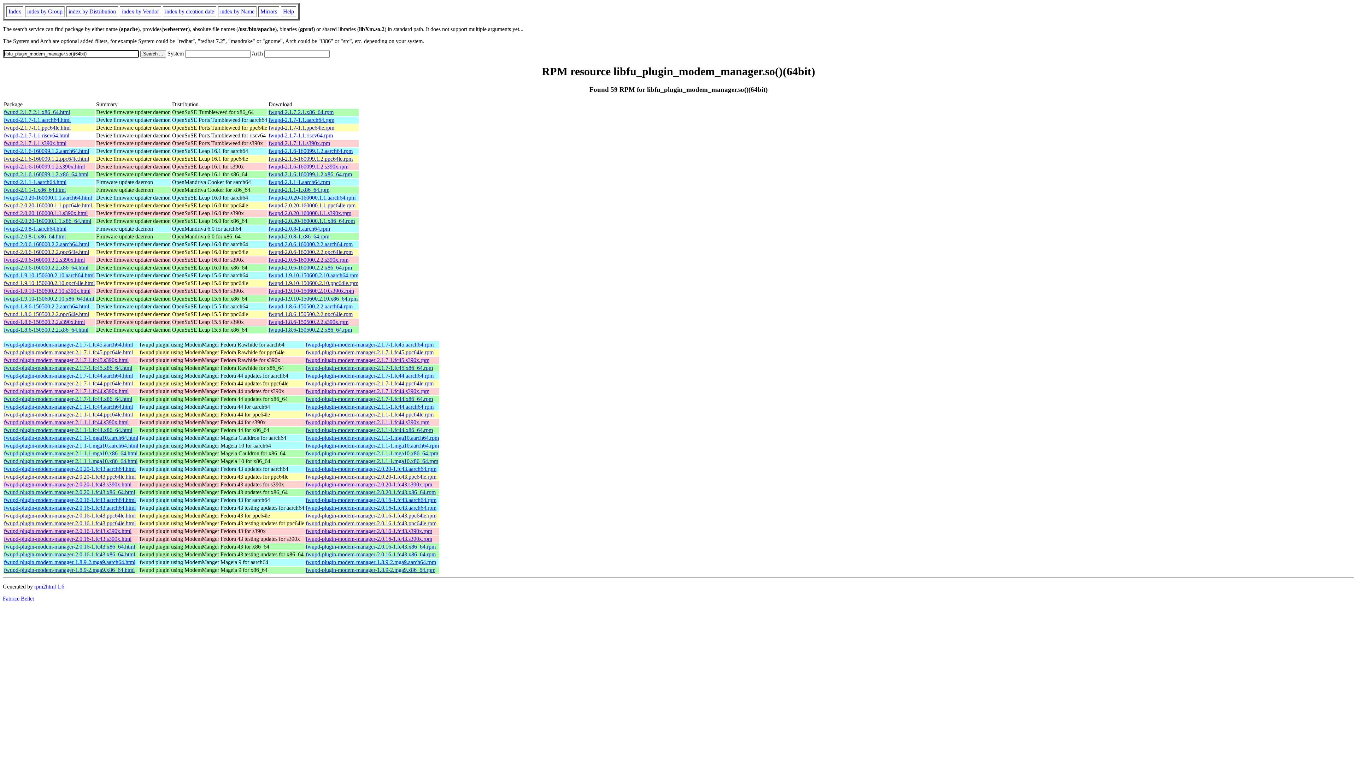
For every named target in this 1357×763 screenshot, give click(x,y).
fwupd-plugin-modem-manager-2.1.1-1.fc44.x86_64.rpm (369, 430)
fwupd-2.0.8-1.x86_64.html (35, 236)
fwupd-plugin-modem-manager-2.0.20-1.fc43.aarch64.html (70, 469)
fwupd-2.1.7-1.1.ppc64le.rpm (301, 128)
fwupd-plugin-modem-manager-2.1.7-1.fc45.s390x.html (66, 360)
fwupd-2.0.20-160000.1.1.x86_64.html (47, 221)
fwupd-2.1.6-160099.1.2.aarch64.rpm (311, 151)
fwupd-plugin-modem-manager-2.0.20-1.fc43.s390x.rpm (369, 484)
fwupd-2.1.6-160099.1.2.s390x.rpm (308, 167)
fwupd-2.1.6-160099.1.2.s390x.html (44, 167)
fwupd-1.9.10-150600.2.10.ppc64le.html (49, 283)
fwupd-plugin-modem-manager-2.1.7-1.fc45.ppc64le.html (68, 352)
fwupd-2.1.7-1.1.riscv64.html (36, 135)
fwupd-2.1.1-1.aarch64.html (35, 182)
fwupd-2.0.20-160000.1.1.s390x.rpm (310, 213)
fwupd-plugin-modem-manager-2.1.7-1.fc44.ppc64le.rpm (370, 383)
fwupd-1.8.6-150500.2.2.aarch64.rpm (311, 306)
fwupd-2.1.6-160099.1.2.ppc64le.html (46, 159)
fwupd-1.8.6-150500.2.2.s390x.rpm (308, 322)
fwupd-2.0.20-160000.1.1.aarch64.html (48, 198)
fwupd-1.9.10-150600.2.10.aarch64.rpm (313, 275)
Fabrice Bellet (18, 599)
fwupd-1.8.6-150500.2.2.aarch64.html (46, 306)
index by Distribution (92, 11)
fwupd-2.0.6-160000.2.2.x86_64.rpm (310, 268)
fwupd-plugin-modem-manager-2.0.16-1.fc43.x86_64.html (69, 547)
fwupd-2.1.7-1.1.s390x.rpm (299, 143)
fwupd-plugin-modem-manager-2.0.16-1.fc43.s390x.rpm (369, 531)
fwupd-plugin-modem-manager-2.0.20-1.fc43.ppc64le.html (70, 477)
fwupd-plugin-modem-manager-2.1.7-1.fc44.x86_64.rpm (369, 399)
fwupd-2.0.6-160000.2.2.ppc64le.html (46, 252)
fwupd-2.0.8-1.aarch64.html (35, 229)
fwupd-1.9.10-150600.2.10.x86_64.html (49, 299)
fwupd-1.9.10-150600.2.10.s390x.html (47, 291)
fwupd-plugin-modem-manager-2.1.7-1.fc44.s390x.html (66, 391)
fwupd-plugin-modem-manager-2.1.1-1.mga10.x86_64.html (70, 453)
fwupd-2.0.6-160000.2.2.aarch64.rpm (311, 244)
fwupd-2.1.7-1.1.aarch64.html (37, 120)
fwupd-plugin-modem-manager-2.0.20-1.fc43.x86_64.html (69, 492)
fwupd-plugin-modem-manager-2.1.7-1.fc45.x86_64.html (68, 368)
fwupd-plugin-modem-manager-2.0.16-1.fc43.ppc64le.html (70, 516)
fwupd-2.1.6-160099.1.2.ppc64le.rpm (311, 159)
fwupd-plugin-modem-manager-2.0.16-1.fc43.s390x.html (67, 531)
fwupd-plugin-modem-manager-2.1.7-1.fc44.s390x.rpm (367, 391)
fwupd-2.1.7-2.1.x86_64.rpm (301, 112)
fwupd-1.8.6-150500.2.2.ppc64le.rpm (311, 314)
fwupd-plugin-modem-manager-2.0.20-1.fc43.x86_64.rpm (371, 492)
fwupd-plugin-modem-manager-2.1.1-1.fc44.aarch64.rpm (370, 407)
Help (288, 11)
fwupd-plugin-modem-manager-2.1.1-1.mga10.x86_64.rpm (372, 453)
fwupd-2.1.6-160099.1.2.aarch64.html (46, 151)
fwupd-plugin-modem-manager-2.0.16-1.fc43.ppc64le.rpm (371, 516)
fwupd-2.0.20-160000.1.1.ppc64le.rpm (312, 205)
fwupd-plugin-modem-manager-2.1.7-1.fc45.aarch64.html (68, 345)
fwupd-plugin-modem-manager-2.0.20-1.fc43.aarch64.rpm (371, 469)
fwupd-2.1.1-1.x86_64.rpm (299, 190)
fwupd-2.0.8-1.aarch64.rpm (299, 229)
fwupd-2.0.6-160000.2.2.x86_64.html (46, 268)
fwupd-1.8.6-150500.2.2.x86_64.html (46, 330)
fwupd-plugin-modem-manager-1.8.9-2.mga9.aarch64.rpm (371, 562)
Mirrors (268, 11)
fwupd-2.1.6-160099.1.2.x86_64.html (46, 174)
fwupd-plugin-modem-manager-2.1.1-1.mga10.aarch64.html (71, 438)
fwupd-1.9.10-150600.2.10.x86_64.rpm (313, 299)
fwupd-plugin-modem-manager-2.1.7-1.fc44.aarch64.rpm (370, 376)
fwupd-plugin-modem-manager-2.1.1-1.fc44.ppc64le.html (68, 415)
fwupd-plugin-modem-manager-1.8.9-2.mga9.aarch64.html (69, 562)
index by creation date (189, 11)
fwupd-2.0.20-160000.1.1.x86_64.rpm (312, 221)
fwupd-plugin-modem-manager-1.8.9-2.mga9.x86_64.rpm (370, 570)
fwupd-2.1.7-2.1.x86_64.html (37, 112)
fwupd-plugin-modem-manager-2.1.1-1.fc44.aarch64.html (68, 407)
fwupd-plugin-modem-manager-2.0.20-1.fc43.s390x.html (67, 484)
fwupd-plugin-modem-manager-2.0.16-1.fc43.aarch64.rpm (371, 500)
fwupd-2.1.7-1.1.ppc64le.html (37, 128)
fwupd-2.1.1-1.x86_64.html (35, 190)
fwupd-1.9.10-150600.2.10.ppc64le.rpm (313, 283)
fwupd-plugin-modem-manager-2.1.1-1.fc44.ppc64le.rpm (370, 415)
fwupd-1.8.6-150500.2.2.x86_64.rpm (310, 330)
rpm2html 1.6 (49, 587)
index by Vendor (140, 11)
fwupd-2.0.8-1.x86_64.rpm (299, 236)
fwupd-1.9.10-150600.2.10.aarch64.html (49, 275)
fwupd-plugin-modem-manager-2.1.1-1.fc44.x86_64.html (68, 430)
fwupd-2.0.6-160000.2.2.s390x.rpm (308, 260)
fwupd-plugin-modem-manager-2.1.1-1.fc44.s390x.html (66, 422)
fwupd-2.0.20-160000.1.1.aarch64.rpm (312, 198)
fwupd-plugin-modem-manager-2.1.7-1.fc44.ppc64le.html (68, 383)
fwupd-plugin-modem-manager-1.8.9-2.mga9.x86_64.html (69, 570)
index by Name (237, 11)
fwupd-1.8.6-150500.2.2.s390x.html (44, 322)
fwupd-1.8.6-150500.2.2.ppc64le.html (46, 314)
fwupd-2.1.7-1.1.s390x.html (35, 143)
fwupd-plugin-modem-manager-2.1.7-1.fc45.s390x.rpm (367, 360)
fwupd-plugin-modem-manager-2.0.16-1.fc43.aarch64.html (70, 500)
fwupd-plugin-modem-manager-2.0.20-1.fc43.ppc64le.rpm (371, 477)
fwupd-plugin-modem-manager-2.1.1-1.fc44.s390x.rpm (367, 422)
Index (14, 11)
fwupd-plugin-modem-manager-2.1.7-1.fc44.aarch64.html (68, 376)
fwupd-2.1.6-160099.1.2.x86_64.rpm (310, 174)
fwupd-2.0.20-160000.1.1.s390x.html (46, 213)
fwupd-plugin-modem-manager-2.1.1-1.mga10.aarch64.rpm (372, 438)
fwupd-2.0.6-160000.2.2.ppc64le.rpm (311, 252)
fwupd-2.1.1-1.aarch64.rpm (299, 182)
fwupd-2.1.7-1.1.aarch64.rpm (301, 120)
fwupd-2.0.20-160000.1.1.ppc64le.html (48, 205)
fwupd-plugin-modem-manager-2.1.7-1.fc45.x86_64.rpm (369, 368)
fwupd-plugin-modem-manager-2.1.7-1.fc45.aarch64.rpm (370, 345)
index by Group (45, 11)
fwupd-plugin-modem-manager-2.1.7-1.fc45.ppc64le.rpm (370, 352)
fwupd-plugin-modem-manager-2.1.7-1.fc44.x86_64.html (68, 399)
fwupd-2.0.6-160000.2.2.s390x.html (44, 260)
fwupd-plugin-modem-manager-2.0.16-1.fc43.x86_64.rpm (371, 547)
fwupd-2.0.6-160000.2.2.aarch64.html (46, 244)
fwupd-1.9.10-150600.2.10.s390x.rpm (311, 291)
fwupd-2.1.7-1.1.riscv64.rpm (301, 135)
